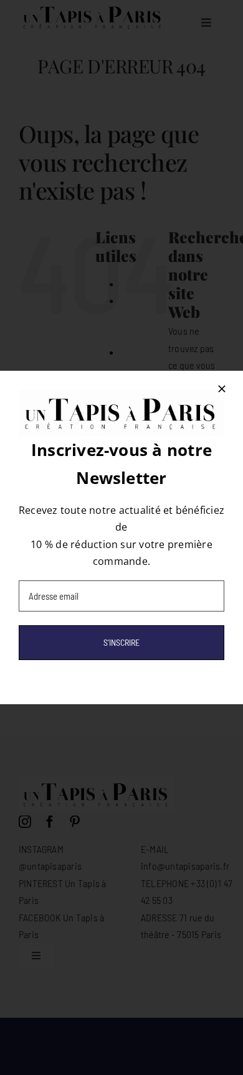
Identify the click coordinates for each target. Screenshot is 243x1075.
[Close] (222, 388)
